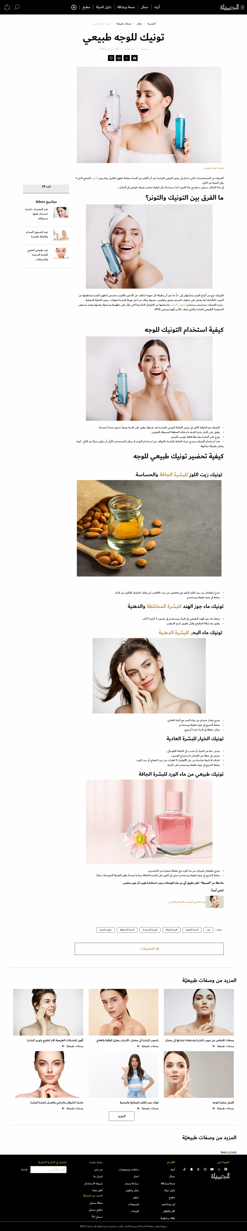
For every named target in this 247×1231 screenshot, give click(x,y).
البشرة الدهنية (192, 930)
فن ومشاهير (168, 1204)
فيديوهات (133, 1204)
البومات (135, 1211)
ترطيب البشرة (105, 930)
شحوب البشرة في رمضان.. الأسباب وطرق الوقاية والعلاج (127, 1040)
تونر (208, 930)
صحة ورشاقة (126, 7)
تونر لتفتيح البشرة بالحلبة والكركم (187, 902)
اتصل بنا (98, 1176)
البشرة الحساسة (150, 930)
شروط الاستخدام (93, 1183)
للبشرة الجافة (174, 474)
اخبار (136, 1176)
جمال (144, 7)
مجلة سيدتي (96, 1202)
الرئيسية (152, 24)
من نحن (98, 1169)
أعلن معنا (97, 1190)
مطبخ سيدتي (96, 1209)
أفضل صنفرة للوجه (223, 1102)
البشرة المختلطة (127, 930)
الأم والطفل (169, 1211)
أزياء (157, 7)
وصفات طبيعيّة (124, 24)
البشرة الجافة (171, 930)
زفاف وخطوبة (168, 1218)
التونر (95, 178)
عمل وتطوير (132, 1190)
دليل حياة (169, 1190)
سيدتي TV (97, 1216)
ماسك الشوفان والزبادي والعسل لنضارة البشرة (56, 1102)
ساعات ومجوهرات (129, 1169)
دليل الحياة (103, 7)
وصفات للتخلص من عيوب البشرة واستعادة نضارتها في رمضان (199, 1040)
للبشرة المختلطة (164, 606)
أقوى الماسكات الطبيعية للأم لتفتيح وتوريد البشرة (55, 1040)
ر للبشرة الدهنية (174, 632)
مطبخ (86, 7)
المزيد (122, 1116)
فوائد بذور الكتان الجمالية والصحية (139, 1102)
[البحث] (17, 7)
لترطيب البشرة (177, 304)
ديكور (136, 1197)
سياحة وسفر (132, 1183)
